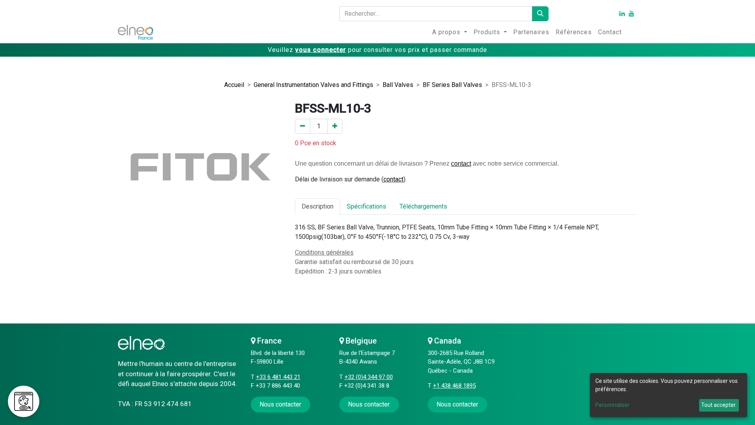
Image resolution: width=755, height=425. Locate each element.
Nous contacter (369, 404)
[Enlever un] (302, 126)
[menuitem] (449, 32)
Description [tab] (317, 206)
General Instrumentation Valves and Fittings (313, 85)
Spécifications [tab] (366, 206)
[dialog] (668, 395)
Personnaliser (612, 405)
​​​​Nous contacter (280, 404)
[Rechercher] (540, 13)
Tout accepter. (719, 405)
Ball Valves (398, 85)
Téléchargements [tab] (423, 206)
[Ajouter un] (335, 126)
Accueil (234, 85)
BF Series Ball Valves (452, 85)
